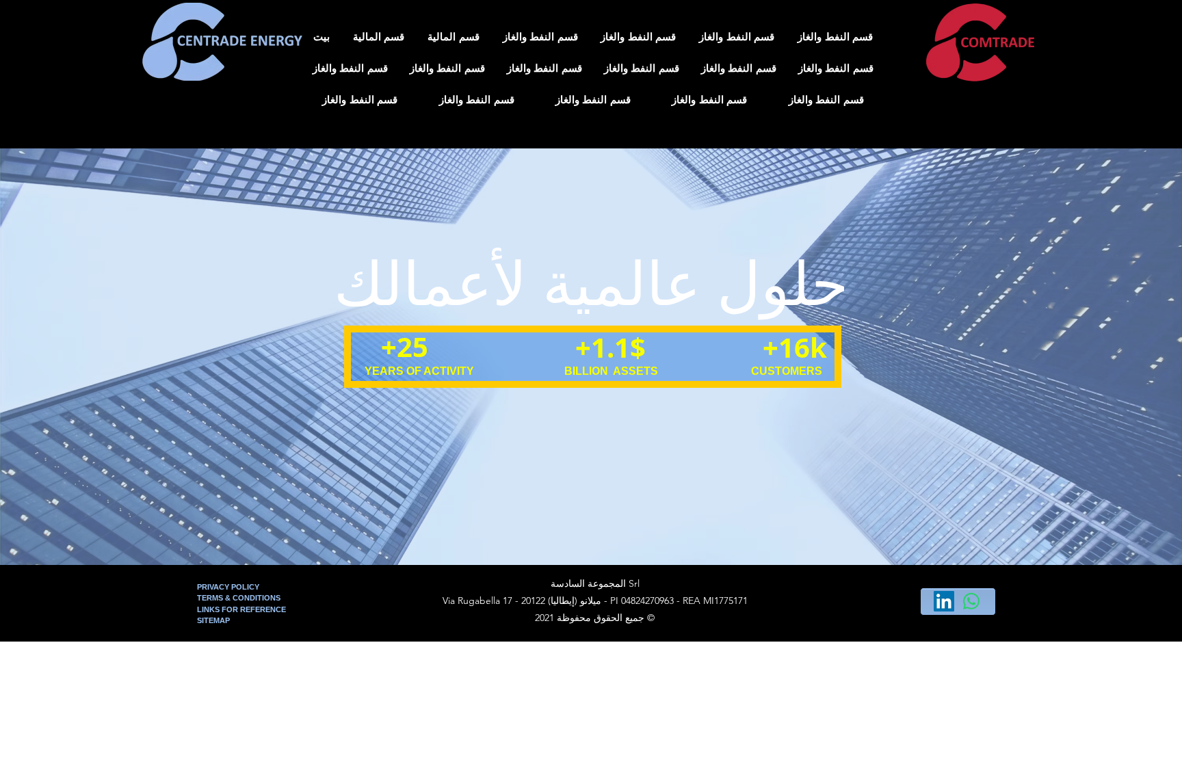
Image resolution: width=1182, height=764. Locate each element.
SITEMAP (213, 620)
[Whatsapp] (971, 601)
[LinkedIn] (944, 601)
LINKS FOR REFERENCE (241, 609)
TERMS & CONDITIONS (238, 598)
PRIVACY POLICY (229, 587)
